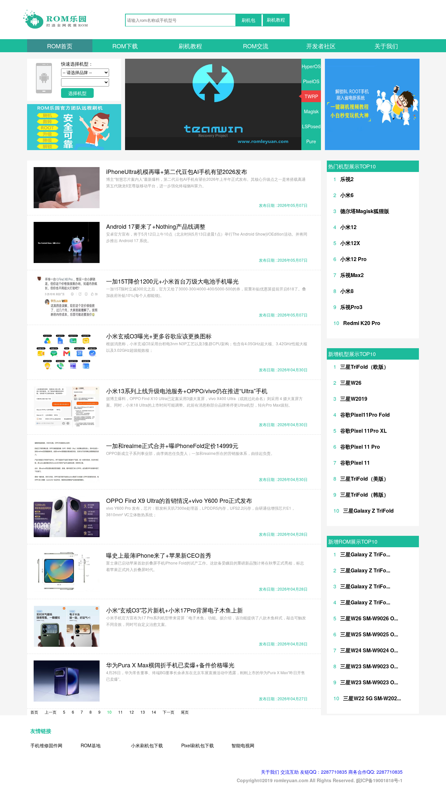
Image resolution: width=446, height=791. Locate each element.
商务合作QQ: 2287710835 (375, 771)
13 (142, 712)
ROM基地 (91, 745)
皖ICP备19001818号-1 (379, 780)
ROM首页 (59, 45)
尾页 (185, 712)
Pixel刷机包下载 (197, 745)
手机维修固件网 (46, 745)
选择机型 (77, 93)
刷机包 (248, 20)
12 (131, 712)
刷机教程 (276, 20)
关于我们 (386, 45)
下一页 (168, 712)
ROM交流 (255, 45)
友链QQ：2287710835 (323, 771)
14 (153, 712)
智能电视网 (242, 745)
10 (109, 712)
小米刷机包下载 (147, 745)
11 (120, 712)
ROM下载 (125, 45)
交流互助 (289, 771)
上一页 (50, 712)
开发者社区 (321, 45)
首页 (34, 712)
